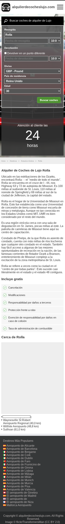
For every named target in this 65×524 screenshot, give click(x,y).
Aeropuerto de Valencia (20, 489)
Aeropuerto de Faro (18, 461)
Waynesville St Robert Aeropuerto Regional (16, 422)
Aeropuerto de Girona (19, 467)
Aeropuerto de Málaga (20, 473)
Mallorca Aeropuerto (19, 505)
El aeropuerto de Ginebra (22, 492)
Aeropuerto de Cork (18, 455)
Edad (7, 86)
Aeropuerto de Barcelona (21, 448)
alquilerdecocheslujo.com (33, 7)
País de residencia (15, 76)
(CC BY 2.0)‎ (52, 522)
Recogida (10, 29)
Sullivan (8, 429)
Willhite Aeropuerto (15, 426)
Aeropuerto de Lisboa (19, 470)
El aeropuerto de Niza (20, 502)
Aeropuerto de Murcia (19, 483)
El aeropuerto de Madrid (21, 495)
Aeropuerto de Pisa (18, 486)
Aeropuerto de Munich (20, 480)
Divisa (8, 66)
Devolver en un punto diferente (26, 53)
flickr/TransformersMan (30, 522)
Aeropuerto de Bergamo (21, 451)
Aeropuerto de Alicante (20, 445)
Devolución (11, 47)
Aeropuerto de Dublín (19, 458)
